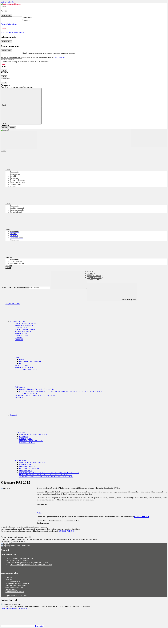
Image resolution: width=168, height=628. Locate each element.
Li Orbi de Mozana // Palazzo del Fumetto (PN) (36, 389)
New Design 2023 (25, 464)
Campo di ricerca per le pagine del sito (15, 287)
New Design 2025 (25, 439)
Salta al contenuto (7, 2)
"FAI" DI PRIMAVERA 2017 (26, 370)
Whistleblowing (11, 590)
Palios (21, 363)
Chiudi (4, 70)
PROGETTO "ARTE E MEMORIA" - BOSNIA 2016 (35, 395)
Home (89, 272)
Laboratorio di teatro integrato (30, 361)
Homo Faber (23, 437)
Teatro (17, 357)
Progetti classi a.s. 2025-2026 (25, 323)
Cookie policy (10, 577)
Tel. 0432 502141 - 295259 (18, 560)
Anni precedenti (21, 460)
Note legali (9, 579)
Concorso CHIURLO (27, 443)
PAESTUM (19, 397)
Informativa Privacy (12, 581)
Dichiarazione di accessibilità (15, 585)
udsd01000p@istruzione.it (29, 563)
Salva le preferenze (18, 541)
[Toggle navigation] (19, 140)
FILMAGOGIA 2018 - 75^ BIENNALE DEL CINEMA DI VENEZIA (45, 475)
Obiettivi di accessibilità (14, 588)
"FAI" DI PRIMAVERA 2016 (26, 393)
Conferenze (19, 340)
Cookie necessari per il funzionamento (15, 537)
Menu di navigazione (129, 299)
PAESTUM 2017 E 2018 (24, 367)
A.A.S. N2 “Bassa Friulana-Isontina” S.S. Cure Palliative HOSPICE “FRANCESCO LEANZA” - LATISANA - (60, 391)
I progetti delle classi (94, 278)
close (3, 150)
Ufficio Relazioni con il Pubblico (17, 583)
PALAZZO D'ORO (22, 365)
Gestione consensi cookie (14, 592)
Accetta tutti (72, 521)
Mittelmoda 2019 (25, 471)
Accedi (4, 6)
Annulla (4, 128)
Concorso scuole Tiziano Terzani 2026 (33, 435)
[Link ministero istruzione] (11, 4)
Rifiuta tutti (55, 521)
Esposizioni (19, 338)
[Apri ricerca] (149, 138)
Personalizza (42, 521)
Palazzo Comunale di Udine (25, 329)
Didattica (90, 274)
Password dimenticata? (9, 24)
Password (26, 20)
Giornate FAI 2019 (21, 336)
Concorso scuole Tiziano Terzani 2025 (33, 462)
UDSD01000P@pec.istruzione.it (31, 565)
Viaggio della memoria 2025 (25, 325)
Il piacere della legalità (23, 331)
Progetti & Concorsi (94, 276)
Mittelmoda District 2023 (28, 466)
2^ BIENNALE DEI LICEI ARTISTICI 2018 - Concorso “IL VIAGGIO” (46, 477)
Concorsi (13, 415)
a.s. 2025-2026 (20, 432)
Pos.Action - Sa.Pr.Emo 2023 (29, 469)
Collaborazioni (20, 387)
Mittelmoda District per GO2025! (31, 441)
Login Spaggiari (60, 57)
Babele (21, 359)
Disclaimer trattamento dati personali (14, 608)
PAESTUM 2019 (21, 333)
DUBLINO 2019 (21, 327)
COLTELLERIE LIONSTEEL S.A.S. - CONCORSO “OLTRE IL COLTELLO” (49, 473)
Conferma (12, 128)
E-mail (25, 53)
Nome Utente (27, 18)
